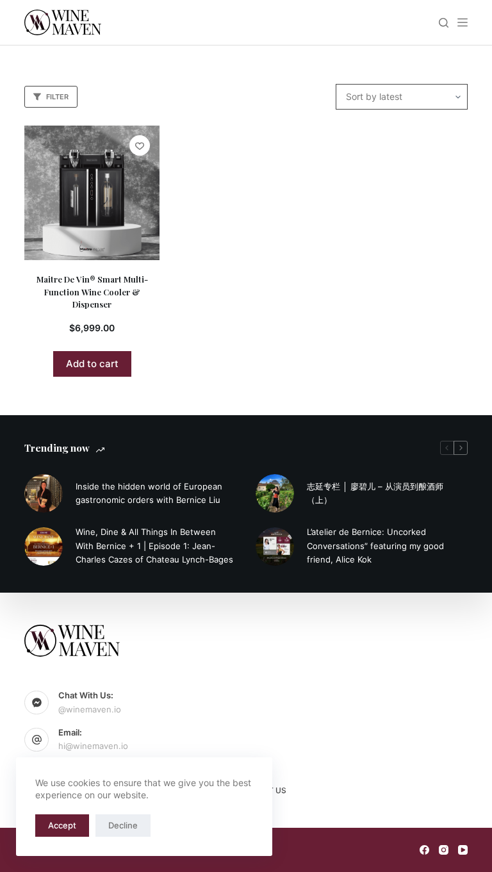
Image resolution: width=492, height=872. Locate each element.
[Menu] (462, 22)
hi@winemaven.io (93, 746)
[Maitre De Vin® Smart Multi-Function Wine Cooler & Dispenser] (91, 193)
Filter (57, 96)
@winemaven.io (89, 709)
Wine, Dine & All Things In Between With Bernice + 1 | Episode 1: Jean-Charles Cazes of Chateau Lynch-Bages (154, 545)
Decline (123, 825)
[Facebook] (424, 850)
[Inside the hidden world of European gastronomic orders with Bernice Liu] (43, 493)
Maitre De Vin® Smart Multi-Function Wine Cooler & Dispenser (92, 291)
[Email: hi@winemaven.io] (36, 740)
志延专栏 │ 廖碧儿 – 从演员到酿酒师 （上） (375, 493)
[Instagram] (443, 850)
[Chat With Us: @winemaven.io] (36, 703)
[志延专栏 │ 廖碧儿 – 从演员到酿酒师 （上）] (275, 493)
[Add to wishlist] (139, 145)
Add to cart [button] (92, 364)
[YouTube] (463, 850)
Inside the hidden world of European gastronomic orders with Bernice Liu (149, 493)
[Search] (443, 23)
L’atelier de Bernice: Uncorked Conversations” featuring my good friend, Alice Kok (375, 545)
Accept (62, 825)
